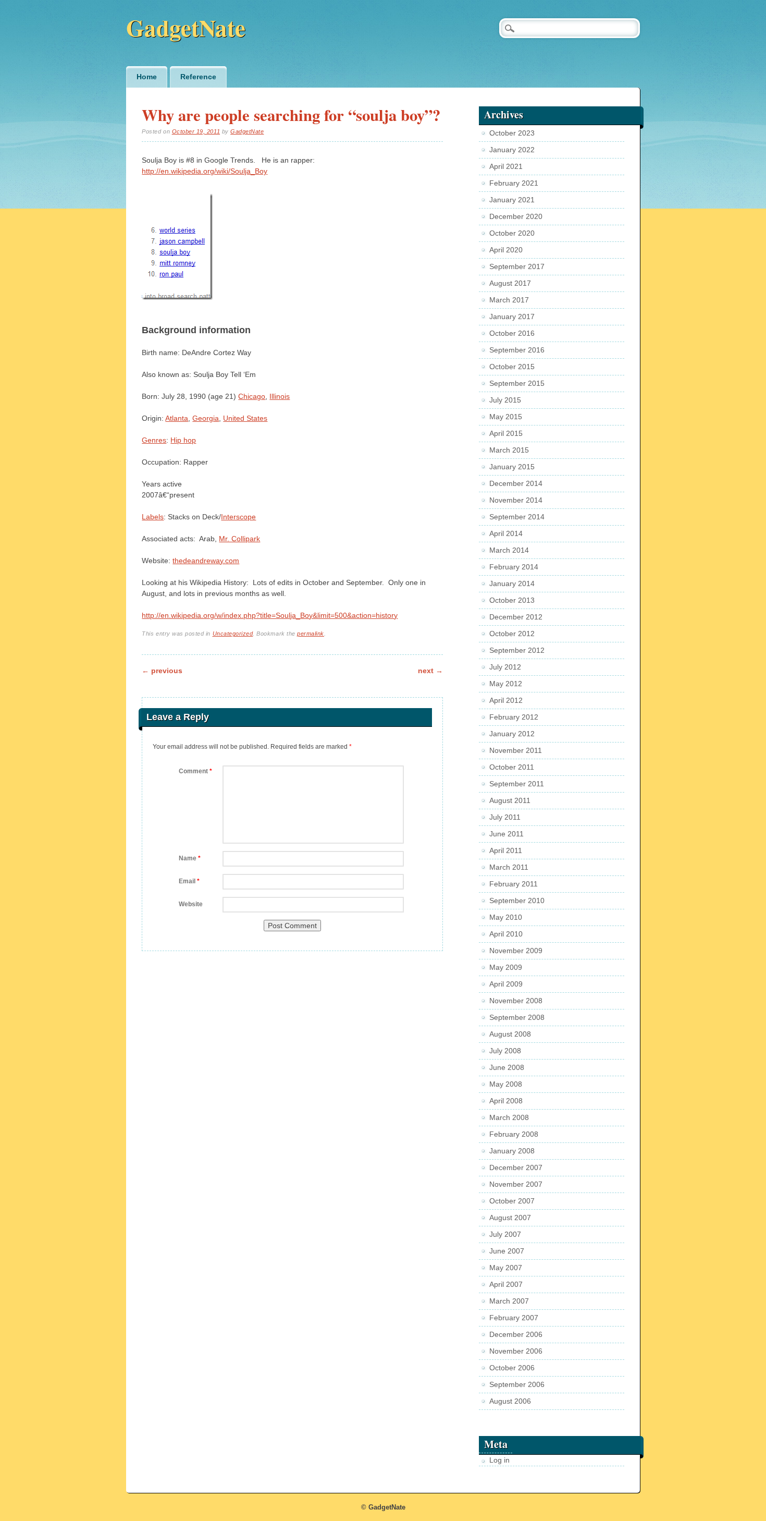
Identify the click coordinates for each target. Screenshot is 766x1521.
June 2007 (506, 1251)
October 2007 (512, 1201)
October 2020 (512, 233)
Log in (499, 1460)
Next (430, 670)
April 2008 (506, 1101)
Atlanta (176, 418)
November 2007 (515, 1184)
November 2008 (515, 1000)
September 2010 (517, 900)
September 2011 (516, 784)
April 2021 (506, 166)
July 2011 (505, 817)
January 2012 (512, 733)
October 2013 (512, 600)
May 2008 (505, 1084)
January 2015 (512, 467)
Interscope (238, 517)
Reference (198, 76)
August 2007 (510, 1217)
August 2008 (510, 1034)
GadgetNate (185, 27)
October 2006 (512, 1368)
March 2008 (509, 1117)
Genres (154, 440)
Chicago (251, 396)
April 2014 (506, 533)
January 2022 (512, 149)
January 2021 (512, 200)
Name (190, 858)
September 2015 (517, 383)
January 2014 (512, 583)
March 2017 (509, 300)
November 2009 (515, 950)
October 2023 (512, 133)
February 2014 (513, 567)
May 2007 (505, 1267)
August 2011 (509, 800)
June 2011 (506, 834)
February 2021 (513, 183)
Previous (162, 670)
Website (191, 904)
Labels (153, 517)
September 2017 (517, 266)
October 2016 (512, 333)
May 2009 (505, 967)
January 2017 (512, 316)
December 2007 (515, 1167)
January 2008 (512, 1151)
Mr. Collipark (239, 538)
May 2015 (505, 416)
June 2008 (506, 1067)
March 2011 (508, 867)
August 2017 (510, 283)
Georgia (205, 418)
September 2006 (517, 1384)
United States (245, 418)
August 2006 (510, 1401)
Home (147, 76)
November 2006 (515, 1351)
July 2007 (505, 1234)
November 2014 (515, 500)
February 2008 (513, 1134)
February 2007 (513, 1317)
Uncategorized (233, 633)
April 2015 (506, 433)
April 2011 (505, 850)
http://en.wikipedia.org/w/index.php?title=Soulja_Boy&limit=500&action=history (270, 615)
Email (189, 881)
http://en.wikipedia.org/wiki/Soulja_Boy (204, 171)
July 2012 (505, 667)
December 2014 (515, 483)
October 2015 (512, 366)
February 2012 (513, 717)
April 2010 (506, 934)
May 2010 (505, 917)
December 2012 (515, 617)
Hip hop (183, 440)
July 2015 (505, 400)
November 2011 (515, 750)
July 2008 (505, 1051)
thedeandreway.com (205, 560)
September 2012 (517, 650)
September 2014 (517, 517)
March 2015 (509, 450)
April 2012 (506, 700)
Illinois (279, 396)
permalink (310, 633)
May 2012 (505, 683)
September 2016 (517, 350)
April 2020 (506, 250)
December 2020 (515, 216)
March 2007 (509, 1301)
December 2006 (515, 1334)
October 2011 (511, 767)
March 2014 (509, 550)
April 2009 (506, 984)
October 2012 (512, 633)
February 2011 (513, 884)
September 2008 (517, 1017)
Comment (195, 771)
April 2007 (506, 1284)
